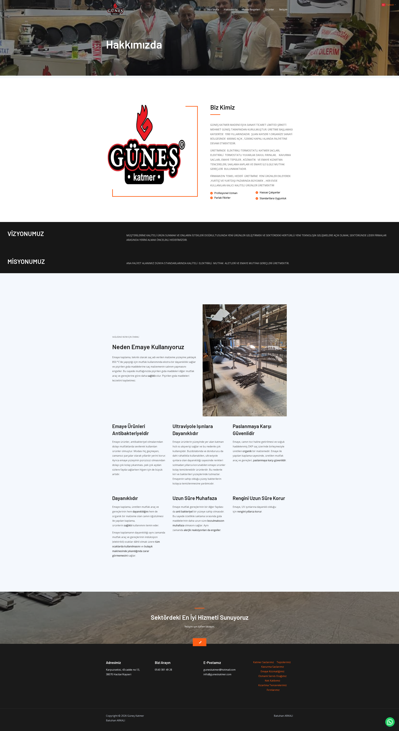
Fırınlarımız (273, 690)
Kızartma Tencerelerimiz (272, 685)
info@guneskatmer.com (217, 674)
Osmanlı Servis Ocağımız (272, 676)
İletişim (283, 9)
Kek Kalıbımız (272, 680)
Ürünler (269, 9)
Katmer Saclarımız (263, 662)
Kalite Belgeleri (251, 9)
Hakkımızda (230, 9)
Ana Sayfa (213, 9)
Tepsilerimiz (283, 662)
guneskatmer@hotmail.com (219, 669)
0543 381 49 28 (163, 669)
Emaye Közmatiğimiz (272, 671)
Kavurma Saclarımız (272, 666)
